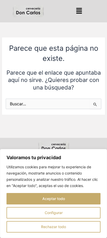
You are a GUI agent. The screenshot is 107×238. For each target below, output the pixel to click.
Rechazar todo (53, 226)
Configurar (54, 212)
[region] (53, 193)
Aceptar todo (53, 198)
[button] (79, 11)
